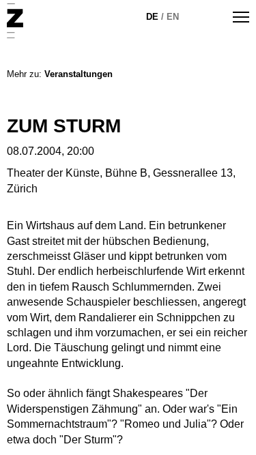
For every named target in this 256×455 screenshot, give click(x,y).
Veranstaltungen (78, 74)
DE (152, 17)
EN (173, 17)
